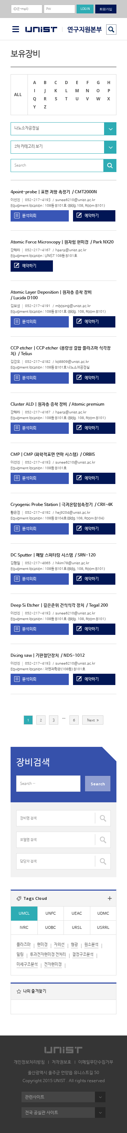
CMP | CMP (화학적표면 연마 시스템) (44, 454)
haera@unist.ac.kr (70, 250)
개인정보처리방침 (29, 1062)
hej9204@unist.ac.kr (72, 513)
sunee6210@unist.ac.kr (75, 200)
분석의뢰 (29, 215)
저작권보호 (61, 1062)
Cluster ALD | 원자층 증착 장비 (39, 404)
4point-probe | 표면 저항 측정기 (40, 192)
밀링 (20, 954)
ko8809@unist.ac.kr (72, 362)
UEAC (77, 913)
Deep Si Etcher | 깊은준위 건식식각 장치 (47, 605)
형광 (74, 945)
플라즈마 (24, 945)
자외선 (59, 945)
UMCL (24, 913)
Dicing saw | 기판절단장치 (35, 655)
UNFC (51, 913)
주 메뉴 (15, 29)
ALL (18, 94)
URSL (77, 928)
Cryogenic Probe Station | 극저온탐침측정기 (52, 504)
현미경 (42, 945)
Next (91, 720)
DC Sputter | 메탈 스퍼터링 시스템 (42, 555)
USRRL (103, 928)
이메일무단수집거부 (95, 1062)
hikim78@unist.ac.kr (72, 563)
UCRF (82, 29)
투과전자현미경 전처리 (48, 954)
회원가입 (105, 9)
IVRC (24, 928)
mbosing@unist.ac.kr (73, 306)
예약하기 (92, 215)
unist (41, 30)
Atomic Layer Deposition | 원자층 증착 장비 (51, 292)
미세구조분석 (27, 964)
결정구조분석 (82, 954)
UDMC (103, 913)
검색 (111, 29)
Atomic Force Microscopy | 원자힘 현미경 (50, 242)
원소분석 (91, 945)
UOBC (50, 928)
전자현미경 (53, 964)
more (110, 898)
